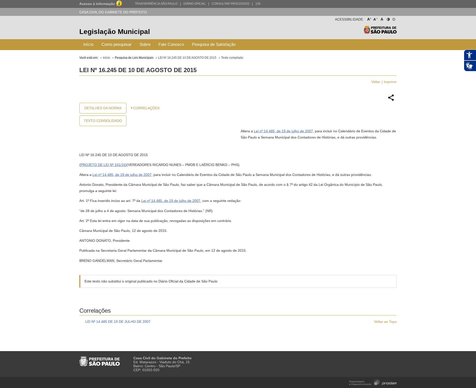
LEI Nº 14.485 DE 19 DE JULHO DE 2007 (117, 322)
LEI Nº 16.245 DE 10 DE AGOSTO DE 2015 (187, 57)
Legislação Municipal (114, 31)
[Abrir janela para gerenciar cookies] (393, 18)
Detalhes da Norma (102, 108)
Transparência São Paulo (156, 3)
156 (258, 3)
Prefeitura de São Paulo (380, 32)
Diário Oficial (194, 3)
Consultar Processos (230, 3)
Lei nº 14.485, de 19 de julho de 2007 (283, 131)
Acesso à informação (97, 4)
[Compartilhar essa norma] (391, 100)
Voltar (375, 82)
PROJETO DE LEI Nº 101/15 (103, 165)
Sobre (145, 44)
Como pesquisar (116, 44)
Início (88, 44)
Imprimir (390, 82)
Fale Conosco (171, 44)
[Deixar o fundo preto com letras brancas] (388, 18)
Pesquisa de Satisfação (214, 44)
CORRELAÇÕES (146, 108)
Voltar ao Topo (385, 322)
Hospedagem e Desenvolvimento (373, 382)
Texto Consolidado (103, 121)
